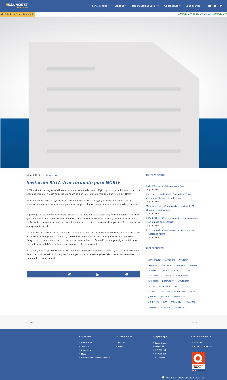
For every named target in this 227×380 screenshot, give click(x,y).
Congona (164, 270)
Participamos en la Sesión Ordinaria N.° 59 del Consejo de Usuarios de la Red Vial (169, 196)
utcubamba (165, 307)
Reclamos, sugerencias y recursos (185, 377)
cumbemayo (153, 276)
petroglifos (180, 291)
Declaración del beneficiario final (95, 357)
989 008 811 (160, 353)
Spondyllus (153, 302)
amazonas (170, 260)
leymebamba (183, 281)
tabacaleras (176, 302)
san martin (165, 297)
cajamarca (152, 265)
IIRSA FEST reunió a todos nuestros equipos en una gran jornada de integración (172, 220)
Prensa (121, 346)
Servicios (119, 5)
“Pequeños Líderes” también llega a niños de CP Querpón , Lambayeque (170, 208)
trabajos (152, 307)
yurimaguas (179, 307)
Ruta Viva (122, 342)
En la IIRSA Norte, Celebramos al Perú (165, 186)
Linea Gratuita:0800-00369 (160, 345)
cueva (188, 270)
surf (165, 302)
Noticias (52, 175)
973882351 (160, 357)
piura (192, 291)
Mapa (83, 354)
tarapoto (191, 302)
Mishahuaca (164, 286)
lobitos (151, 286)
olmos (187, 286)
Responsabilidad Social (143, 5)
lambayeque (168, 281)
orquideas (152, 291)
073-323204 (160, 350)
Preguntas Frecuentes (202, 346)
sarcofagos (179, 297)
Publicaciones (171, 5)
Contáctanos (86, 350)
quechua (152, 297)
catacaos (180, 265)
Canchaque (166, 265)
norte (177, 286)
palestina (166, 291)
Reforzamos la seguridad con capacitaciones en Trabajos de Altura (170, 232)
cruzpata (177, 270)
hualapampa (182, 276)
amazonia (183, 260)
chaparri (152, 270)
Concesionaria (99, 5)
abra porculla (154, 260)
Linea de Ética (192, 5)
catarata (193, 265)
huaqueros (153, 281)
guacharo (167, 276)
